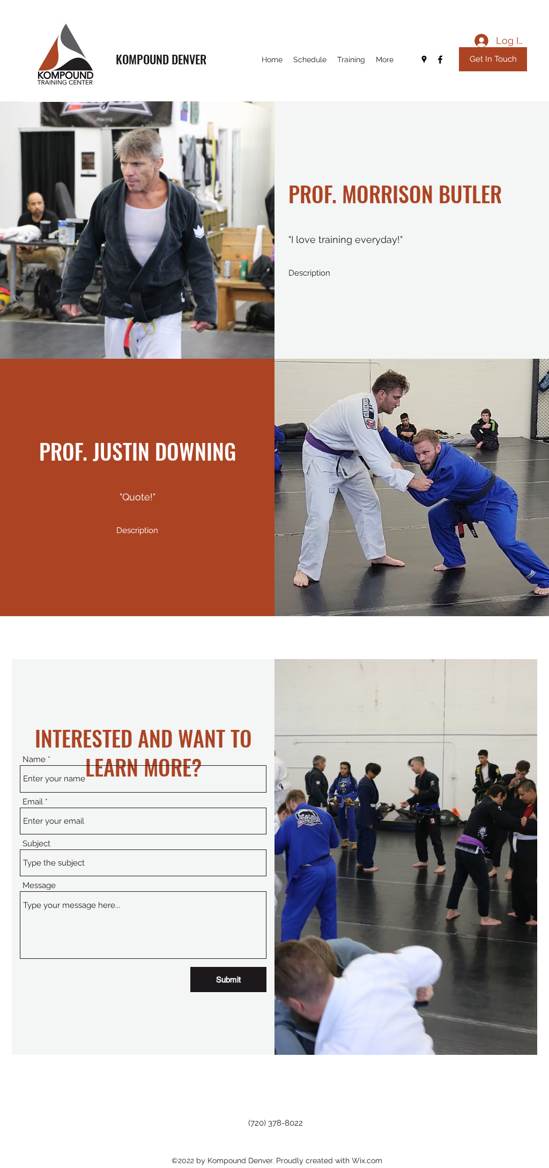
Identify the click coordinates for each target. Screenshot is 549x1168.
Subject (36, 844)
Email (33, 802)
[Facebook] (440, 59)
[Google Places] (424, 59)
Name (34, 760)
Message (39, 886)
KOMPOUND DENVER (161, 59)
